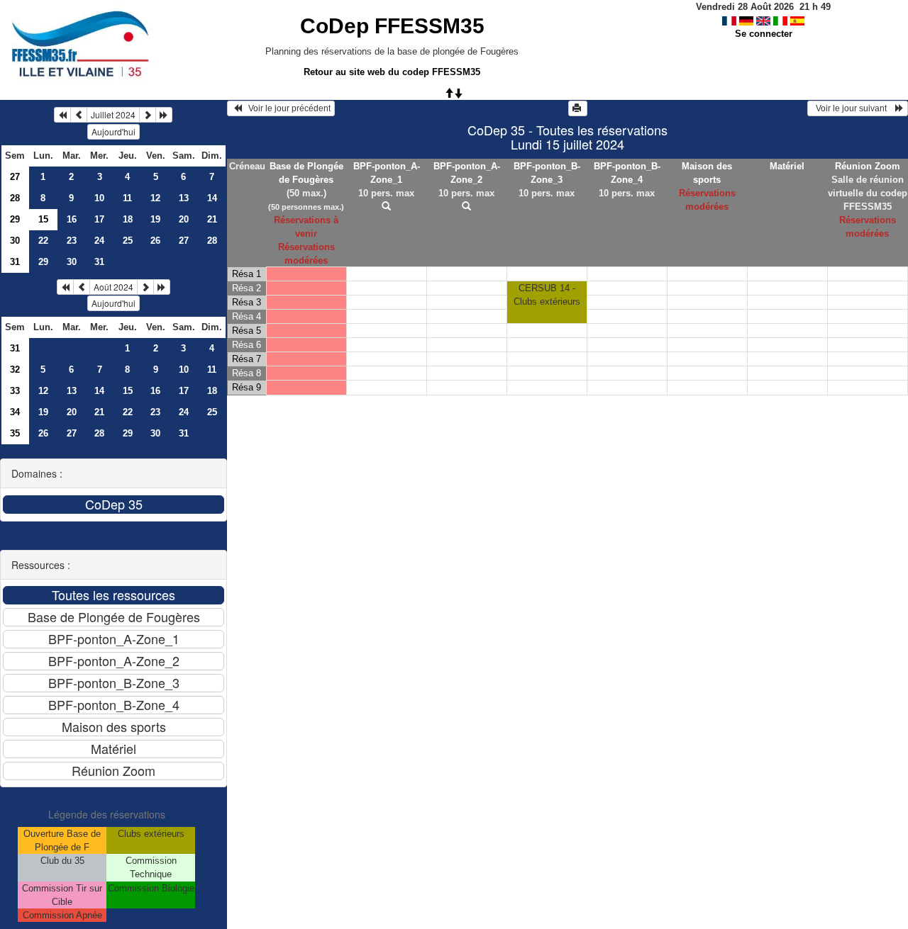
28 (15, 198)
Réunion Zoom (867, 166)
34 (15, 412)
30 (15, 240)
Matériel (787, 166)
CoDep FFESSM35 (392, 26)
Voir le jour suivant (853, 108)
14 (212, 198)
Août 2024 (113, 287)
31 (15, 262)
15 (128, 390)
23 (72, 240)
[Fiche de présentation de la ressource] (386, 206)
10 (99, 198)
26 (155, 240)
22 (43, 240)
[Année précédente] (62, 115)
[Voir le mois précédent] (78, 115)
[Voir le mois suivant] (147, 115)
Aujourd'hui (113, 131)
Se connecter (763, 33)
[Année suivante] (163, 115)
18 (128, 219)
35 (15, 433)
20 (184, 219)
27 (15, 176)
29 (15, 219)
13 (184, 198)
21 (212, 219)
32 (15, 369)
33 (15, 390)
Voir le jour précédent (286, 108)
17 (99, 219)
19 (155, 219)
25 (128, 240)
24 (99, 240)
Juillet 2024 (113, 114)
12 (155, 198)
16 (72, 219)
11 (127, 198)
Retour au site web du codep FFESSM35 (392, 72)
